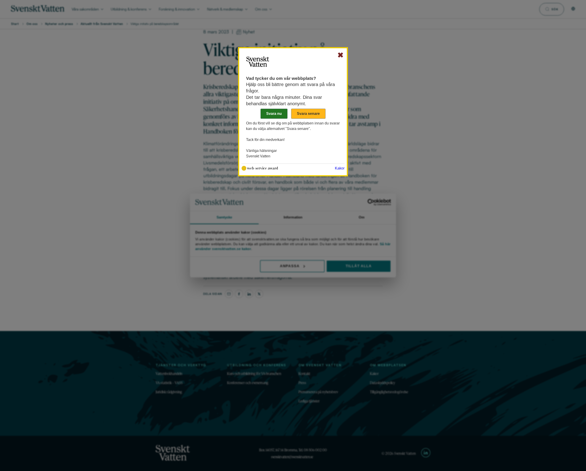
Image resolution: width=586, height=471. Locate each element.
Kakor (340, 168)
